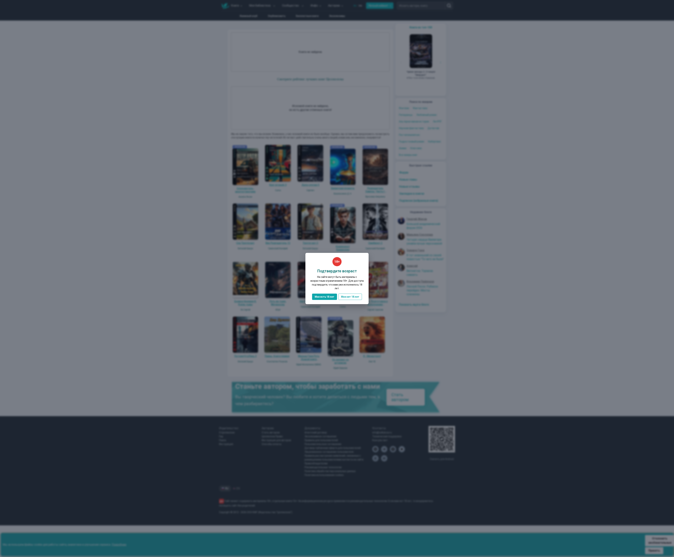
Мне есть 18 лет (324, 296)
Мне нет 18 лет (350, 296)
